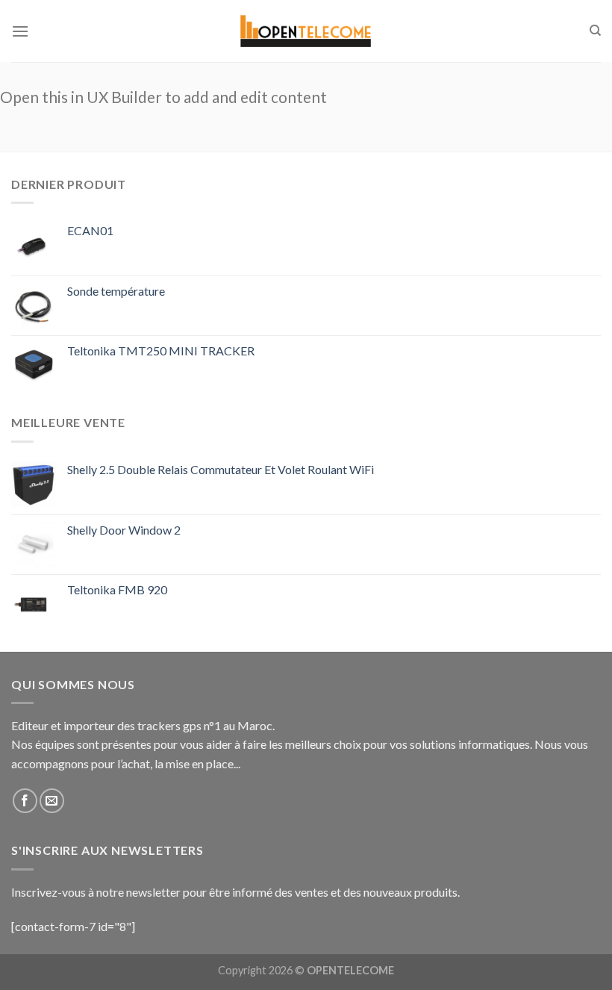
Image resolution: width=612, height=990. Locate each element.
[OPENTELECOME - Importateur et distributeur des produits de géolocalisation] (306, 31)
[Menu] (20, 31)
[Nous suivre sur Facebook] (25, 800)
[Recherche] (595, 30)
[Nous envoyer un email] (52, 800)
